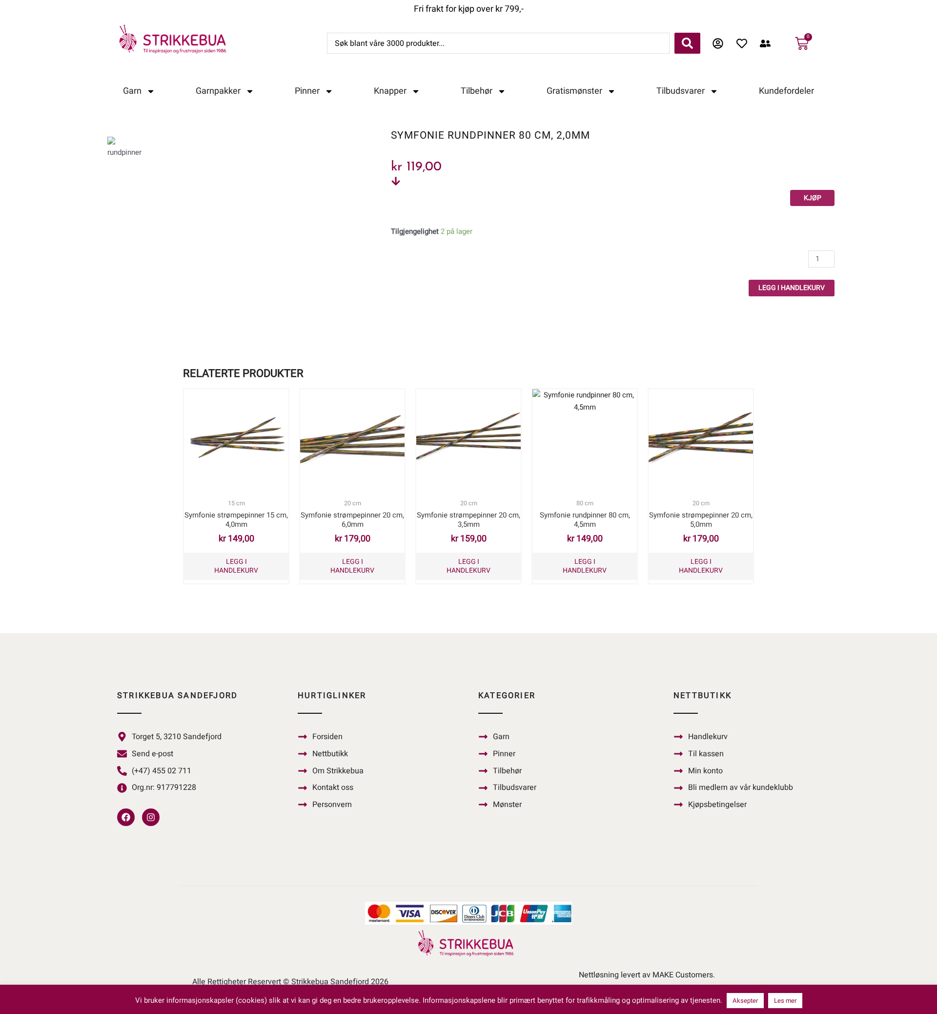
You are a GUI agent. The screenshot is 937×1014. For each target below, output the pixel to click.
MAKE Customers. (683, 975)
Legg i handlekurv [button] (236, 566)
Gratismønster (574, 91)
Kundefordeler (786, 91)
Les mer (785, 1000)
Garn (132, 91)
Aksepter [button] (745, 1000)
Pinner (307, 91)
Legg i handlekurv (791, 288)
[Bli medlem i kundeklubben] (768, 43)
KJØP (812, 198)
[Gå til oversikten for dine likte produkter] (744, 43)
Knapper (390, 91)
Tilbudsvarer (680, 91)
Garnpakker (218, 91)
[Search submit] (687, 43)
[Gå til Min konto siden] (721, 43)
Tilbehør (476, 91)
